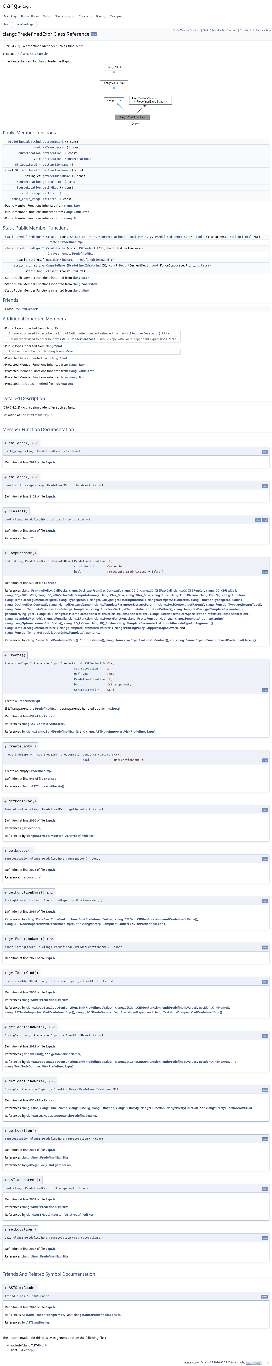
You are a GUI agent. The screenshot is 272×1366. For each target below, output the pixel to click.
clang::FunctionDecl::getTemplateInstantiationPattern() (131, 609)
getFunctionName (55, 164)
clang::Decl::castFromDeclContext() (94, 590)
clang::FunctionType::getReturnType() (233, 604)
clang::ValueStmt (76, 212)
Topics (47, 16)
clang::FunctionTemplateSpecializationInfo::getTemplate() (47, 609)
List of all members (260, 30)
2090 (32, 820)
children (49, 193)
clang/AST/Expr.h (33, 53)
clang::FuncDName (184, 595)
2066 (32, 1150)
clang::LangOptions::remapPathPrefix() (33, 623)
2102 (32, 496)
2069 (32, 911)
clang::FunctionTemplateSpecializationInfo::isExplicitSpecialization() (199, 614)
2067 (32, 1249)
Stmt (75, 271)
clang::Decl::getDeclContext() (26, 604)
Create (51, 236)
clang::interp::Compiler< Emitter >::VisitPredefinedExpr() (123, 924)
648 (31, 779)
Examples (116, 16)
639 (31, 716)
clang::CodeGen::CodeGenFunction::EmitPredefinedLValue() (69, 919)
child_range (31, 193)
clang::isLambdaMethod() (23, 618)
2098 (32, 462)
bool (37, 147)
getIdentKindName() (214, 1007)
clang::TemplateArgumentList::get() (31, 600)
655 (31, 1100)
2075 (32, 958)
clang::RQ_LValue (76, 623)
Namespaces (63, 16)
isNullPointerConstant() (140, 333)
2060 (32, 992)
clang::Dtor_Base (138, 595)
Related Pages (30, 16)
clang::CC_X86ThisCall (20, 595)
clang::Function (233, 595)
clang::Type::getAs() (73, 600)
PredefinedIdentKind (24, 141)
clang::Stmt (72, 218)
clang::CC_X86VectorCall (55, 595)
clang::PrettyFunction (110, 618)
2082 (32, 1046)
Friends (244, 30)
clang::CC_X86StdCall (221, 590)
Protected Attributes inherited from (39, 384)
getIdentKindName (56, 176)
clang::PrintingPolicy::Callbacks (44, 590)
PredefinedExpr (24, 24)
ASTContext (78, 236)
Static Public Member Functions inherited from (47, 278)
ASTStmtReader (27, 309)
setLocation (52, 159)
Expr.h (47, 415)
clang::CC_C (130, 590)
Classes (84, 16)
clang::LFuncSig (55, 618)
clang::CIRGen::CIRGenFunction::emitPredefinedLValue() (156, 919)
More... (81, 46)
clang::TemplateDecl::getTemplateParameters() (208, 609)
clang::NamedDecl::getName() (71, 604)
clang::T (27, 538)
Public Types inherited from (33, 328)
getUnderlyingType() (20, 614)
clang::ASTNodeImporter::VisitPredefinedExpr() (120, 731)
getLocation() (31, 828)
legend (136, 123)
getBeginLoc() (36, 1165)
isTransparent (54, 147)
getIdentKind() (32, 1054)
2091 (32, 870)
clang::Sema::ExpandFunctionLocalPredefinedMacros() (216, 640)
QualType (136, 236)
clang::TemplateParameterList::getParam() (125, 604)
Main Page (10, 16)
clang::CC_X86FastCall (156, 590)
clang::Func (160, 595)
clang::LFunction (80, 618)
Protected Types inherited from (36, 358)
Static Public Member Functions (220, 30)
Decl (122, 265)
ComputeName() (86, 595)
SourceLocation (29, 153)
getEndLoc (50, 187)
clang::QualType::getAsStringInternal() (117, 600)
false (205, 265)
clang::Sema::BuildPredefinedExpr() (52, 640)
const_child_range (26, 199)
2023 (30, 415)
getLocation (52, 153)
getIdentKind (53, 141)
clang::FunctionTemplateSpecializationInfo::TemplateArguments (52, 632)
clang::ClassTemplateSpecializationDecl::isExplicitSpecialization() (101, 614)
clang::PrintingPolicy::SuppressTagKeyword (146, 628)
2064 (32, 1199)
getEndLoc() (63, 1165)
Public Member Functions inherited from (42, 205)
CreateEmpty (55, 248)
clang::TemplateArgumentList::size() (31, 628)
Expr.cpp (50, 583)
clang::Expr (72, 205)
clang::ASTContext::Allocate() (43, 724)
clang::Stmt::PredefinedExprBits (45, 1000)
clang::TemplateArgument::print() (199, 618)
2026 (32, 1307)
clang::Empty (55, 1315)
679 (31, 583)
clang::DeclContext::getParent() (181, 604)
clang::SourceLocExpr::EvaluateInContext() (137, 640)
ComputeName (55, 265)
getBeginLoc (52, 181)
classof (52, 271)
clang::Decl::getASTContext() (168, 600)
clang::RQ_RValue (103, 623)
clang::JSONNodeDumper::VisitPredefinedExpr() (111, 1012)
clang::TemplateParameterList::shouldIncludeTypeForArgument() (165, 623)
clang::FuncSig (210, 595)
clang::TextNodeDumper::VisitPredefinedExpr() (188, 1012)
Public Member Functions (186, 30)
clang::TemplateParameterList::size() (86, 628)
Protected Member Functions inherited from (45, 364)
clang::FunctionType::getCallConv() (216, 600)
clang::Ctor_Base (113, 595)
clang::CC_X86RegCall (188, 590)
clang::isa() (45, 614)
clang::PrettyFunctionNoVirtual (150, 618)
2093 (32, 531)
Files (99, 16)
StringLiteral (26, 164)
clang (6, 24)
